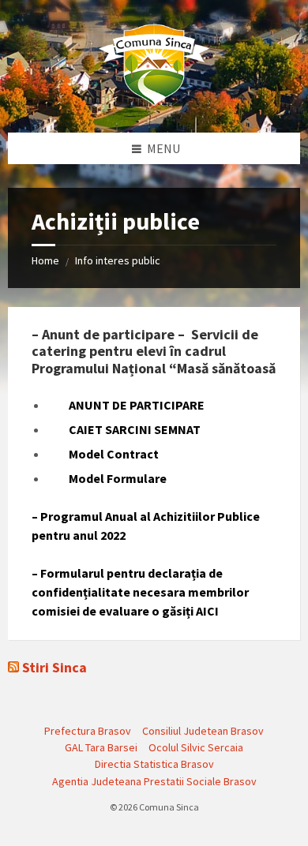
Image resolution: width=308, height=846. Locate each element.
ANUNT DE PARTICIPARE (126, 405)
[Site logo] (154, 102)
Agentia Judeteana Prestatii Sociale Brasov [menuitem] (154, 781)
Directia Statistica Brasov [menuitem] (154, 764)
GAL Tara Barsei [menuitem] (101, 747)
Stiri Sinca (54, 667)
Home (45, 260)
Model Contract (103, 454)
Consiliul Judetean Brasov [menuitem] (203, 731)
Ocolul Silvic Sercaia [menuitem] (195, 747)
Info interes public (117, 260)
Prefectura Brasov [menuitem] (87, 731)
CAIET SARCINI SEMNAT (124, 429)
